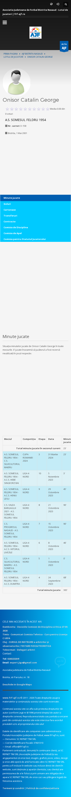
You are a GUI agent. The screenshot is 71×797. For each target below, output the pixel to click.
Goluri (7, 203)
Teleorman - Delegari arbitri (19, 649)
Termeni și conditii (13, 788)
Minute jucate (12, 197)
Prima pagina (11, 53)
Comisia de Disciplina (16, 227)
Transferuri (10, 215)
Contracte (10, 221)
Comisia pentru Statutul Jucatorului (25, 239)
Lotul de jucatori (13, 56)
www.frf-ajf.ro (11, 697)
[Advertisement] (24, 160)
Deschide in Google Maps (17, 684)
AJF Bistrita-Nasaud (32, 53)
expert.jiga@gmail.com (23, 662)
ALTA (64, 46)
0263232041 (13, 658)
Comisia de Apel (13, 233)
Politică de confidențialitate (42, 788)
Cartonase (10, 209)
